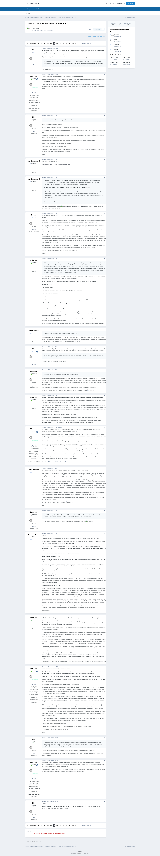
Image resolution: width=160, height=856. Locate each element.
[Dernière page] (79, 43)
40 (51, 43)
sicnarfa (116, 49)
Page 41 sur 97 (86, 43)
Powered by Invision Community (80, 853)
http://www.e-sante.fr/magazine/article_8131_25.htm (56, 164)
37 (41, 43)
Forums (28, 13)
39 (47, 43)
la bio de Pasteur (92, 420)
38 (44, 43)
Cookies (80, 851)
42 (57, 43)
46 (69, 43)
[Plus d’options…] (104, 48)
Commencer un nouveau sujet (96, 36)
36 (38, 43)
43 (60, 43)
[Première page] (27, 43)
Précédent (33, 43)
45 (66, 43)
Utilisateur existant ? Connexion (115, 3)
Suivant (74, 43)
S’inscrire (130, 3)
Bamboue (116, 44)
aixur (115, 39)
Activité (37, 9)
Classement (45, 9)
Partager (88, 29)
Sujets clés (50, 30)
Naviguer (29, 9)
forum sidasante (32, 3)
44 (63, 43)
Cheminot (116, 34)
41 (54, 43)
